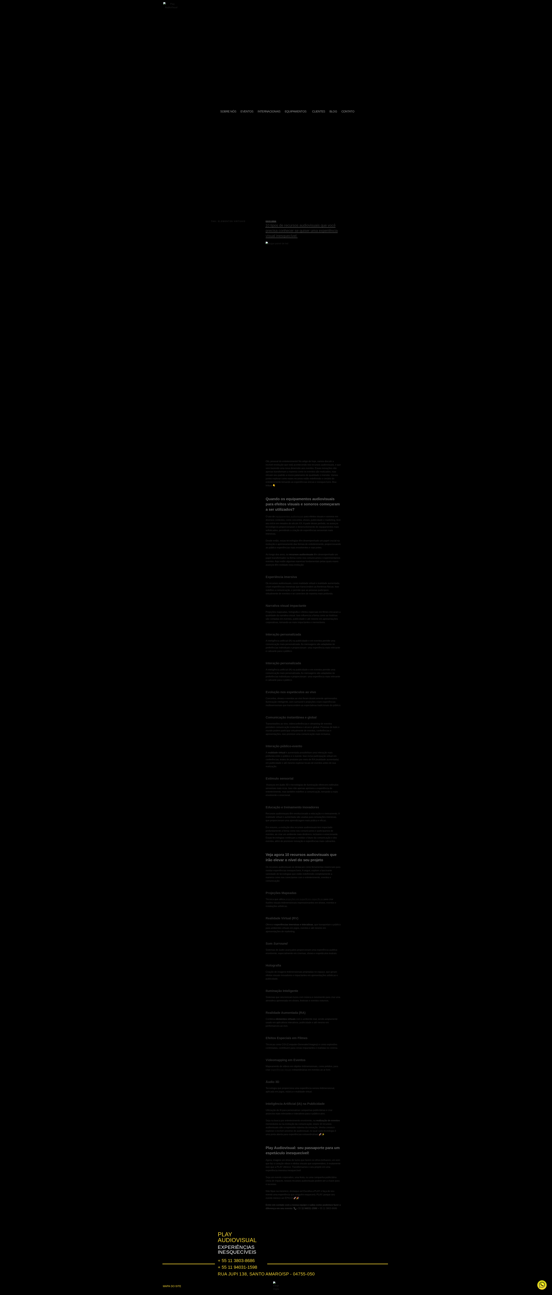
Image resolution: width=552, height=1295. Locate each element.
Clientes (318, 111)
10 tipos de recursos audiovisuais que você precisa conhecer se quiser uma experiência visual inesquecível (301, 230)
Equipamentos (295, 111)
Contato (347, 111)
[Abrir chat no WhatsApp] (542, 1285)
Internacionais (269, 111)
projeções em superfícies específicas (304, 899)
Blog (333, 111)
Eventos (246, 111)
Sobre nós (228, 111)
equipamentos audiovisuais (289, 516)
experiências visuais (281, 1070)
